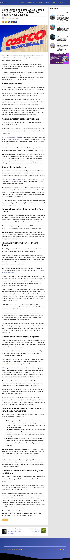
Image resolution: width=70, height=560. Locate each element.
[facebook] (3, 22)
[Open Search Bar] (66, 3)
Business (47, 2)
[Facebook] (63, 549)
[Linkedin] (57, 549)
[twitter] (9, 22)
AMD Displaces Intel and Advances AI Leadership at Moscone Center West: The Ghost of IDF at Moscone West (63, 20)
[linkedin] (12, 22)
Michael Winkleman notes (9, 364)
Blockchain (39, 2)
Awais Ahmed (8, 18)
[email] (15, 22)
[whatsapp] (6, 22)
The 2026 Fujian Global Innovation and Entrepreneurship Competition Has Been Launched (62, 48)
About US (21, 549)
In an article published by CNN (11, 137)
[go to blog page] (67, 12)
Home (22, 2)
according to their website (17, 264)
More (60, 2)
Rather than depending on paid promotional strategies (18, 179)
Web (54, 2)
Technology (29, 2)
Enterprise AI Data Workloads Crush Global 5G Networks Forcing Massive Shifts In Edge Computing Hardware (63, 29)
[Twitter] (60, 549)
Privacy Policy (15, 549)
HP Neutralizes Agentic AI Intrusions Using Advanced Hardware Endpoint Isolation (62, 38)
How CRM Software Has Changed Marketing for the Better (15, 531)
